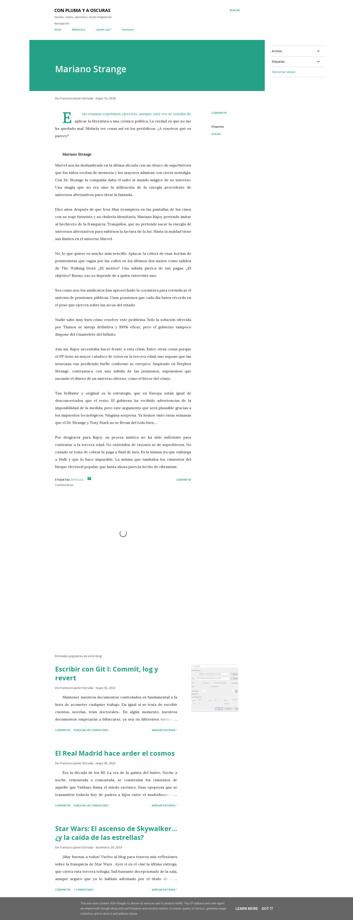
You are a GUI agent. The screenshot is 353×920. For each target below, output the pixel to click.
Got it (267, 908)
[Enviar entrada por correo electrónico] (89, 479)
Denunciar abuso (283, 72)
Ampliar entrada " (164, 730)
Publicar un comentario (91, 730)
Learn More (247, 908)
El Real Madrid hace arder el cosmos (115, 753)
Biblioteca (78, 29)
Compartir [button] (219, 113)
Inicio (57, 29)
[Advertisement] (117, 608)
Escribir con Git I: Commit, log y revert (106, 673)
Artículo (216, 134)
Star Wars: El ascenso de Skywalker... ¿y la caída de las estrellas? (116, 833)
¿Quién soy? (103, 29)
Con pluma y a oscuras (82, 10)
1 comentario (83, 889)
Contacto (128, 29)
